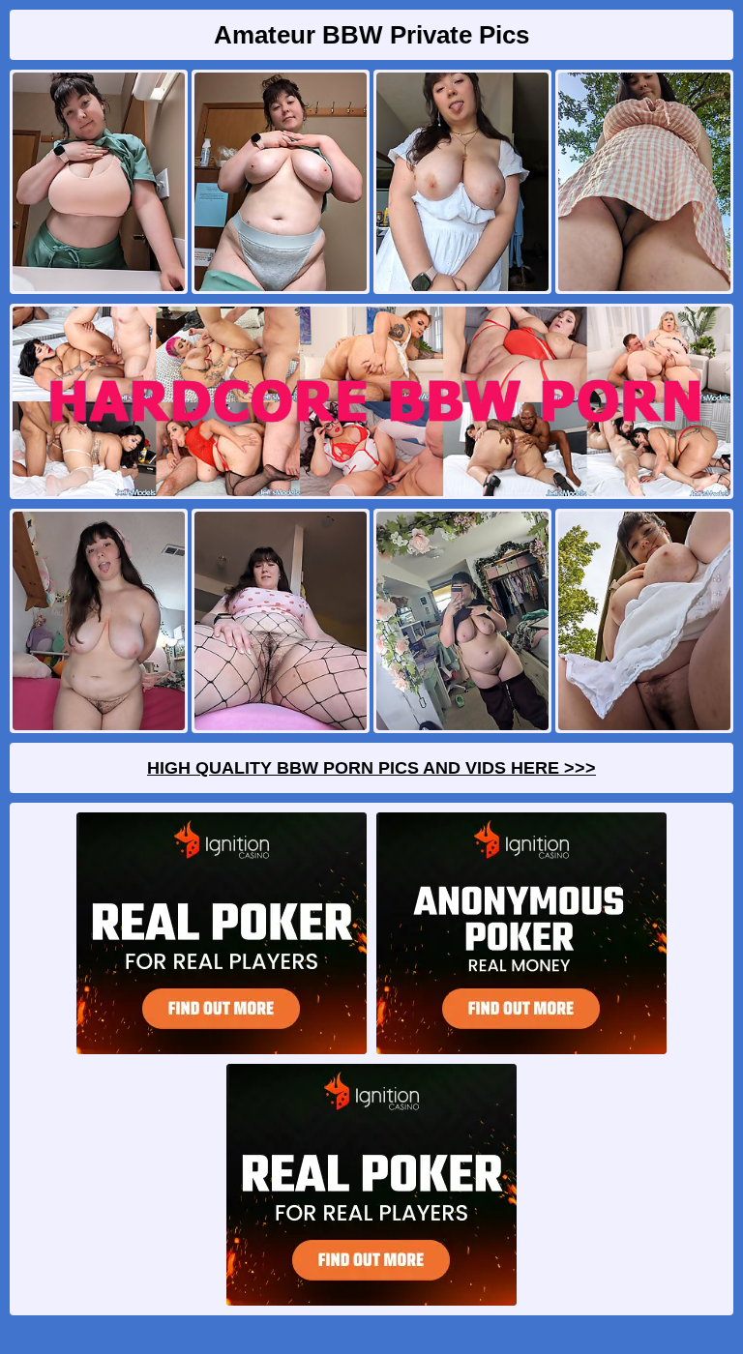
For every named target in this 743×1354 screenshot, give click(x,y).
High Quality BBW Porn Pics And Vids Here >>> (371, 768)
